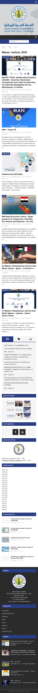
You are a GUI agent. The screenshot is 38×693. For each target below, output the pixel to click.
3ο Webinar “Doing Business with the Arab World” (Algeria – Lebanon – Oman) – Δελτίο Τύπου (19, 313)
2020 (3, 482)
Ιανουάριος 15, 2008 (16, 551)
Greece (4, 619)
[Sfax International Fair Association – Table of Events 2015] (5, 673)
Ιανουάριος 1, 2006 (16, 522)
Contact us (4, 625)
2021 (3, 480)
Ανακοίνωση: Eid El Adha (12, 174)
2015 (3, 493)
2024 (3, 474)
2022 (3, 478)
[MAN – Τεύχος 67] (27, 416)
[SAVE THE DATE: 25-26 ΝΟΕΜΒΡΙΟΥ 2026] (10, 403)
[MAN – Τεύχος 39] (5, 682)
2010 (3, 503)
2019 (3, 484)
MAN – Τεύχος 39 (15, 680)
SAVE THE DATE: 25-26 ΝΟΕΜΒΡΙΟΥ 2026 (16, 345)
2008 (3, 507)
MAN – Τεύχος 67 (9, 388)
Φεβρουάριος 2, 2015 (16, 643)
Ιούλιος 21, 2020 (7, 132)
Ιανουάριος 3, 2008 (16, 539)
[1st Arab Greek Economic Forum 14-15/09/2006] (5, 521)
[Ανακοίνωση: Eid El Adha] (19, 162)
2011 (3, 501)
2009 (3, 505)
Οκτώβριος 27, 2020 (16, 682)
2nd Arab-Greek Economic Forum (20, 538)
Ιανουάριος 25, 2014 (16, 674)
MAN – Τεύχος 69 (9, 352)
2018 (3, 486)
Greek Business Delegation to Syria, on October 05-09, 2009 (22, 557)
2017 (3, 489)
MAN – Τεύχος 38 (9, 129)
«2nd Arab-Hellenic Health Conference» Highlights (18, 348)
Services (4, 628)
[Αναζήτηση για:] (19, 41)
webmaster (17, 90)
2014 (3, 495)
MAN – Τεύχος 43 (15, 661)
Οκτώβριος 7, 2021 (16, 663)
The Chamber (5, 611)
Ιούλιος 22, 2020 (7, 90)
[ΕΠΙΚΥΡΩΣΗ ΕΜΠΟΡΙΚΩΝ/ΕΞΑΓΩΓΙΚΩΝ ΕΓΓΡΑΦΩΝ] (19, 416)
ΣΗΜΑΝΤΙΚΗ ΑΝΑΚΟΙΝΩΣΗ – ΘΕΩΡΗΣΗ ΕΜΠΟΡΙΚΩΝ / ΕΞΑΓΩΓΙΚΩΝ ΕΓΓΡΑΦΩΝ (23, 651)
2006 (3, 509)
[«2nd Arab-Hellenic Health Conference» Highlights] (19, 403)
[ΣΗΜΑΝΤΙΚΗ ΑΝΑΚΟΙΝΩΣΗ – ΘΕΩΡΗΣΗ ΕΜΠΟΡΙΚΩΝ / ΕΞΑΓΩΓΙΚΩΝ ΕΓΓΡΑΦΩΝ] (5, 652)
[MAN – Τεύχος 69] (27, 403)
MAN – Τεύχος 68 (9, 374)
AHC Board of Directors (8, 613)
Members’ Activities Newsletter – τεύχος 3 (22, 641)
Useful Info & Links (7, 631)
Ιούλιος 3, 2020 (7, 318)
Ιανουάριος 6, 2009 (16, 560)
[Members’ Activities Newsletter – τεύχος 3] (5, 643)
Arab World (5, 616)
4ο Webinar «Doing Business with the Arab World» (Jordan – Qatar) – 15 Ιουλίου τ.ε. (19, 267)
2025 (3, 472)
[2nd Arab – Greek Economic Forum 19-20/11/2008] (5, 549)
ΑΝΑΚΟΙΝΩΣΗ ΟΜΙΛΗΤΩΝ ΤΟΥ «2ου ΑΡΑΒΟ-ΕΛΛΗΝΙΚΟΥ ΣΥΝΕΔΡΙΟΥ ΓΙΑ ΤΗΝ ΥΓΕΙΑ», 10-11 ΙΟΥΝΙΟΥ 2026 (18, 369)
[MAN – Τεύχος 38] (19, 117)
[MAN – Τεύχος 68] (27, 410)
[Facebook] (15, 432)
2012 (3, 499)
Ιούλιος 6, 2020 (7, 271)
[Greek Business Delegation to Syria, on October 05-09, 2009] (5, 558)
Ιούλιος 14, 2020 (7, 224)
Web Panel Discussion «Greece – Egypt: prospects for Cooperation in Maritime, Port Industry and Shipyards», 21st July (17, 219)
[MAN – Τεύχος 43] (5, 663)
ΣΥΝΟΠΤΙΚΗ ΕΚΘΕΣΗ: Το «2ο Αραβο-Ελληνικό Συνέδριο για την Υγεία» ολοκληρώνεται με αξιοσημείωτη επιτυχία (17, 357)
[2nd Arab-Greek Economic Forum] (5, 539)
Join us (3, 622)
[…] (16, 103)
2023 (3, 476)
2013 (3, 497)
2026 (3, 470)
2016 (3, 491)
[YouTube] (22, 432)
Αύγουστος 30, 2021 (16, 654)
